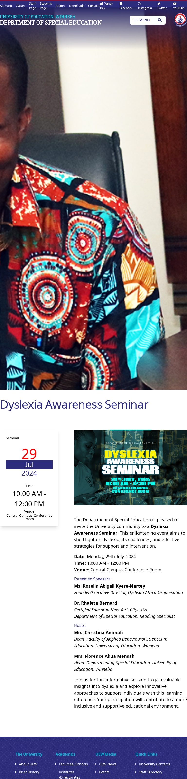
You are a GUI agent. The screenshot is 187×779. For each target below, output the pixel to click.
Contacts (94, 6)
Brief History (29, 772)
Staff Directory (150, 772)
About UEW (28, 764)
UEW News (107, 764)
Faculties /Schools (73, 764)
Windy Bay (106, 5)
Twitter (162, 8)
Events (104, 772)
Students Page (46, 5)
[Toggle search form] (160, 20)
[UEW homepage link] (180, 20)
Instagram (145, 8)
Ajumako (6, 6)
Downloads (76, 6)
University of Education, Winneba (37, 17)
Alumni (60, 6)
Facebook (126, 8)
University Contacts (154, 764)
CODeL (20, 6)
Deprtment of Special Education (51, 22)
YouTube (179, 8)
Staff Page (32, 5)
